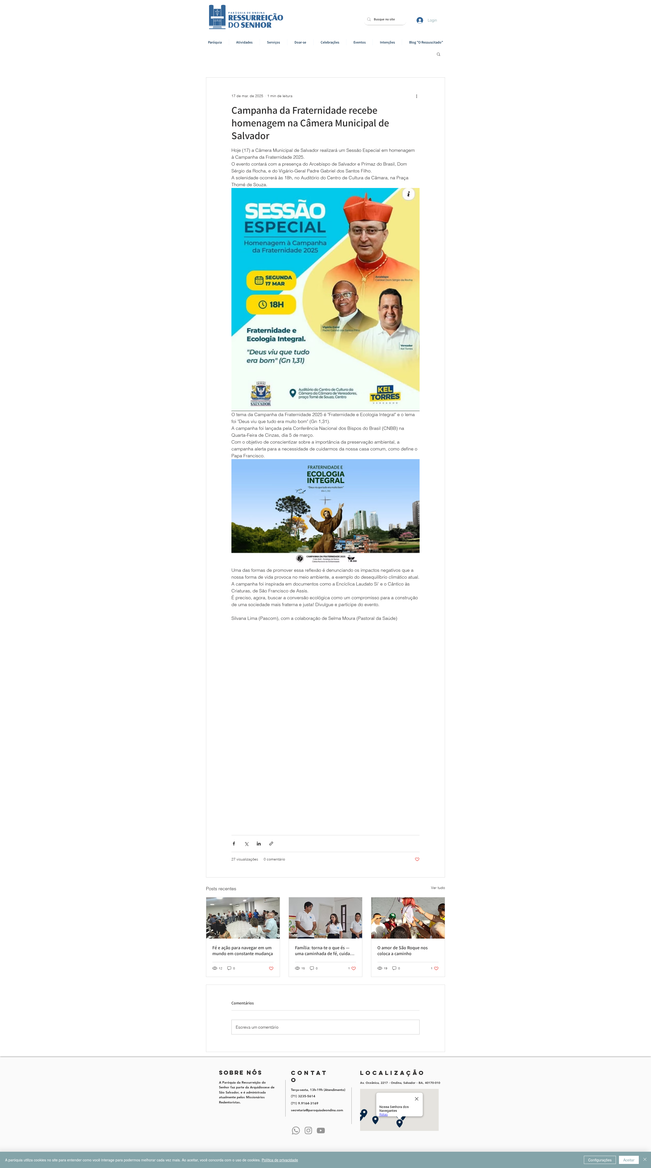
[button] (244, 42)
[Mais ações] (416, 96)
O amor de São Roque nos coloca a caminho (402, 950)
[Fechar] (645, 1160)
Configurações (600, 1159)
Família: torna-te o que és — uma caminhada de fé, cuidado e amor (325, 950)
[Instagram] (308, 1130)
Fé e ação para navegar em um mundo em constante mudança (242, 950)
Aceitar (628, 1159)
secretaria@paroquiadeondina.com (317, 1110)
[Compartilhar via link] (271, 843)
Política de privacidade (280, 1159)
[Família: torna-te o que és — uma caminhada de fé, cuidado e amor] (325, 918)
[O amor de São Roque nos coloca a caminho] (408, 918)
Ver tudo (438, 887)
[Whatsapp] (296, 1130)
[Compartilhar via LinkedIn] (258, 843)
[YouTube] (321, 1130)
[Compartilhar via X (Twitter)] (246, 843)
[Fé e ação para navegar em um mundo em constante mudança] (243, 918)
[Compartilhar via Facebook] (233, 843)
